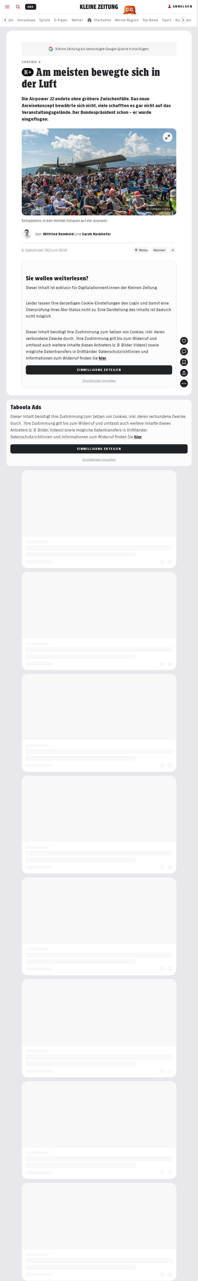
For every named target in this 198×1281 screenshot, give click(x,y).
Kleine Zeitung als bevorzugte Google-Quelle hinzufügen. (102, 49)
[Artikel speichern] (184, 362)
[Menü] (7, 6)
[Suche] (17, 6)
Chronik (29, 61)
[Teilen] (184, 373)
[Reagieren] (184, 341)
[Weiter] (183, 20)
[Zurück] (5, 20)
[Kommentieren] (184, 351)
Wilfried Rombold (58, 234)
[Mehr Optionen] (184, 383)
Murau (143, 250)
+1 (173, 250)
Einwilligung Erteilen (99, 369)
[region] (99, 20)
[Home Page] (99, 6)
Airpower (159, 250)
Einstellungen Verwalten (99, 380)
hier (102, 358)
